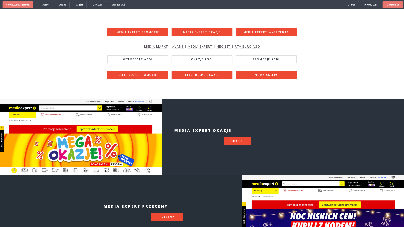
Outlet (62, 4)
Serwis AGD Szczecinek (18, 4)
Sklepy (45, 4)
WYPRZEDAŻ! (118, 4)
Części (79, 4)
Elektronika (392, 4)
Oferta (351, 4)
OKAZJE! (97, 4)
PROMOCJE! (370, 4)
